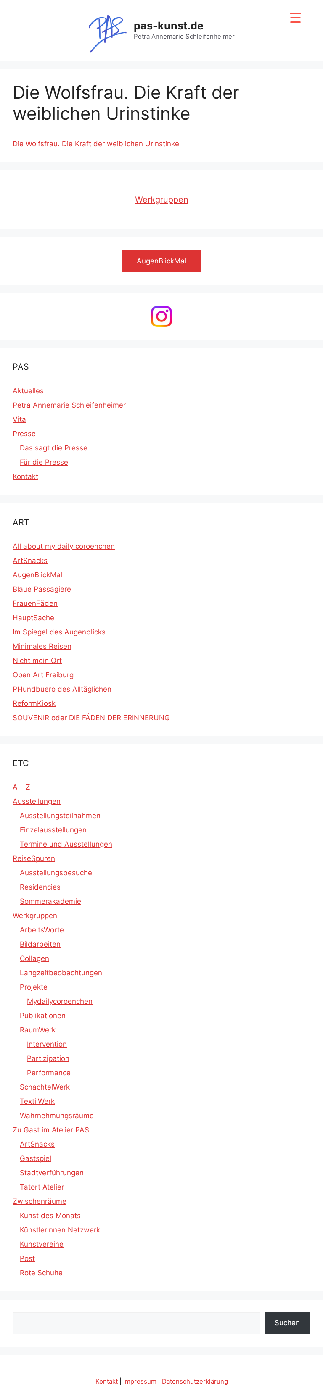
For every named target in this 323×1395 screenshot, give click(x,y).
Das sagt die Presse (53, 448)
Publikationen (43, 1015)
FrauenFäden (35, 603)
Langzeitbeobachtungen (61, 973)
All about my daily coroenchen (64, 546)
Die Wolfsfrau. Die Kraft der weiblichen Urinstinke (96, 144)
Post (27, 1258)
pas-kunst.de (169, 25)
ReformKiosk (34, 703)
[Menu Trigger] (295, 17)
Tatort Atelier (42, 1187)
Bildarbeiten (40, 944)
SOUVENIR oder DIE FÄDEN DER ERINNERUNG (91, 717)
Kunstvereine (42, 1244)
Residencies (40, 887)
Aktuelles (28, 391)
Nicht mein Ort (37, 660)
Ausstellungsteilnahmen (60, 815)
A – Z (21, 787)
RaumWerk (38, 1030)
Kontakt (25, 476)
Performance (49, 1073)
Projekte (34, 987)
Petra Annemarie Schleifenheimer (69, 405)
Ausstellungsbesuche (56, 873)
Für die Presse (44, 462)
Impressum (139, 1381)
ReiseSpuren (34, 858)
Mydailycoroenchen (60, 1001)
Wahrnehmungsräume (57, 1115)
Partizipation (48, 1058)
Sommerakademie (50, 901)
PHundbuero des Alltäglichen (62, 689)
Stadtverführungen (52, 1173)
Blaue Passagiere (42, 589)
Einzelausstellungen (53, 830)
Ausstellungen (37, 801)
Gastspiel (35, 1158)
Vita (19, 419)
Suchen (287, 1323)
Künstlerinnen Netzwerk (60, 1230)
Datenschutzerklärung (195, 1381)
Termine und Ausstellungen (66, 844)
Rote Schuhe (41, 1273)
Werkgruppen (161, 200)
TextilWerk (37, 1101)
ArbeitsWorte (42, 930)
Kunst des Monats (50, 1215)
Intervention (47, 1044)
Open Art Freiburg (43, 675)
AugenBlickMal (37, 575)
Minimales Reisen (42, 646)
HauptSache (33, 617)
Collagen (34, 958)
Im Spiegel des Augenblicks (59, 632)
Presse (24, 433)
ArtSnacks (30, 560)
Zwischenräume (39, 1201)
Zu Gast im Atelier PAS (51, 1130)
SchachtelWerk (45, 1087)
